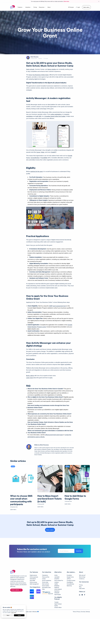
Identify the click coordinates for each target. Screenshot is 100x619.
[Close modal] (68, 298)
